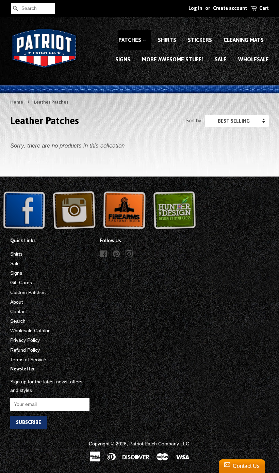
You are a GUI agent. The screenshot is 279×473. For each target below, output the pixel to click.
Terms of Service (28, 359)
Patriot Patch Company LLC (159, 443)
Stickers (200, 40)
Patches (130, 40)
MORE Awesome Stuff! (172, 59)
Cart (264, 8)
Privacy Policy (25, 340)
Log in (195, 8)
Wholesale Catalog (30, 330)
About (16, 302)
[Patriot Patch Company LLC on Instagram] (129, 255)
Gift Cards (21, 282)
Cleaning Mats (244, 40)
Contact (18, 311)
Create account (230, 8)
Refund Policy (25, 350)
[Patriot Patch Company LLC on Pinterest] (116, 255)
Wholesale (253, 59)
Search (18, 321)
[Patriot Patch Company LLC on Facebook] (104, 255)
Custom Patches (28, 292)
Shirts (167, 40)
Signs (122, 59)
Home (16, 102)
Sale (221, 59)
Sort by (193, 120)
